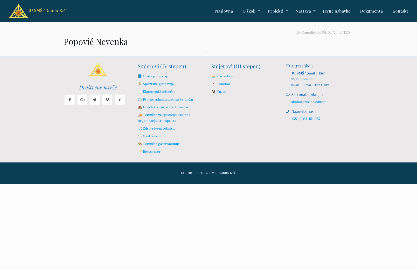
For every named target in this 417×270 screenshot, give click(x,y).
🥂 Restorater (149, 151)
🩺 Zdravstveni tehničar (157, 128)
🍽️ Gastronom (149, 136)
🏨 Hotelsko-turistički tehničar (163, 107)
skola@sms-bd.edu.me (309, 102)
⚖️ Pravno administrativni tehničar (166, 99)
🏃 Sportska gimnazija (156, 84)
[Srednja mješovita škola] (38, 11)
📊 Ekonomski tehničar (156, 91)
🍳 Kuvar (218, 91)
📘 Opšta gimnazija (153, 76)
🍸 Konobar (220, 84)
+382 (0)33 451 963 (305, 119)
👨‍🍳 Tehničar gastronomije (159, 144)
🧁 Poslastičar (222, 76)
